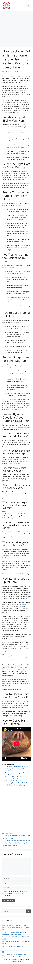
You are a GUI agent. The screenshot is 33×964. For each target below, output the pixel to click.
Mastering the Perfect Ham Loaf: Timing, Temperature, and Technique (17, 769)
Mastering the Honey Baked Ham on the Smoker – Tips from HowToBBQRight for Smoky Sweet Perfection (16, 843)
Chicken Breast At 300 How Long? (13, 946)
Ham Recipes (9, 833)
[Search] (28, 911)
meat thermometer (22, 604)
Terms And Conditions (20, 954)
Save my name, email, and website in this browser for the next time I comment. (16, 893)
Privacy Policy (17, 956)
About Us (9, 954)
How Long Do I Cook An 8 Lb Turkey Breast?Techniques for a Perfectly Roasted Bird (16, 927)
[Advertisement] (16, 28)
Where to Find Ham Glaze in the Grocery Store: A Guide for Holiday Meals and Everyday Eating (18, 783)
